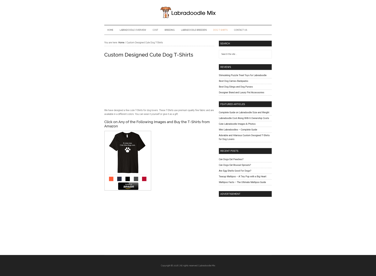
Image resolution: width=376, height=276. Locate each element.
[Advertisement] (159, 80)
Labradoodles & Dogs (188, 12)
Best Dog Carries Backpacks (233, 81)
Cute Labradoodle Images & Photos (237, 124)
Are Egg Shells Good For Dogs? (235, 170)
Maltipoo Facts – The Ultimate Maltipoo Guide (242, 182)
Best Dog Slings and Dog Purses (236, 86)
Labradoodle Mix (207, 265)
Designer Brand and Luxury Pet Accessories (241, 92)
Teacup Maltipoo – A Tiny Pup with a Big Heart (242, 176)
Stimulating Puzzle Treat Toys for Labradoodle (243, 75)
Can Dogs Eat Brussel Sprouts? (235, 165)
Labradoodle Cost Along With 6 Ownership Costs (244, 118)
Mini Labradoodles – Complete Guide (238, 129)
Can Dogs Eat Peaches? (231, 159)
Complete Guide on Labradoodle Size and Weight (244, 112)
